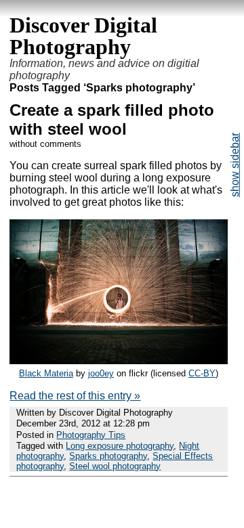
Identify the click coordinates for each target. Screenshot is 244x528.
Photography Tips (90, 435)
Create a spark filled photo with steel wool (111, 119)
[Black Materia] (118, 360)
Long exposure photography (120, 446)
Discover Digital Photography (83, 36)
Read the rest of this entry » (74, 395)
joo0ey (101, 373)
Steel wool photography (115, 466)
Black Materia (46, 373)
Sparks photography (108, 456)
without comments (45, 144)
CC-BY (202, 373)
